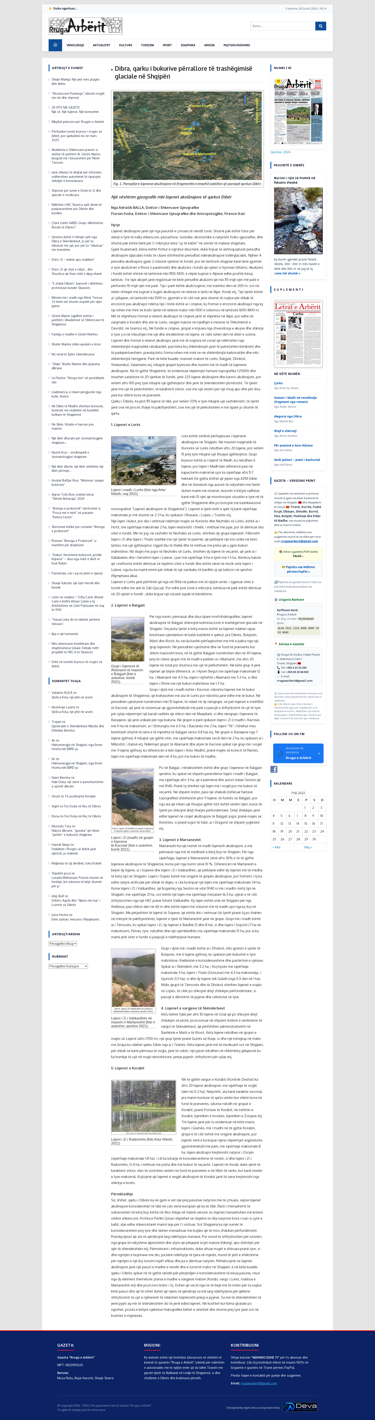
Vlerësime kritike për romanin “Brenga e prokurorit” (78, 529)
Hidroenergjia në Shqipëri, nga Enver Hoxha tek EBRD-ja (77, 747)
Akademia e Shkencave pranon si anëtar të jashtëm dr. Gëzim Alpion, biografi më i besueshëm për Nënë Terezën (76, 156)
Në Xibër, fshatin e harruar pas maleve (73, 426)
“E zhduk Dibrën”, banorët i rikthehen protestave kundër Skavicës (77, 286)
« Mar (277, 847)
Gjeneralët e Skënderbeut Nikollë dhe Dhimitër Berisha (78, 728)
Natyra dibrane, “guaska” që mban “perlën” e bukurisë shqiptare (75, 833)
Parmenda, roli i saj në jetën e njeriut (77, 573)
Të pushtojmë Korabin (80, 796)
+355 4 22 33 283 (296, 668)
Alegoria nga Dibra (288, 416)
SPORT (167, 45)
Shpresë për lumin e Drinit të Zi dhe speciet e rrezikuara (76, 193)
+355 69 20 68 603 (297, 672)
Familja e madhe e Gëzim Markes (75, 334)
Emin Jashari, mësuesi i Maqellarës (75, 919)
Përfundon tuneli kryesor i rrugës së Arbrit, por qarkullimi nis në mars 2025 (77, 136)
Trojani (56, 722)
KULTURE (125, 45)
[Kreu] (55, 45)
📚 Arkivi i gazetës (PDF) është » (298, 554)
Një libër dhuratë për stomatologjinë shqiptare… (77, 440)
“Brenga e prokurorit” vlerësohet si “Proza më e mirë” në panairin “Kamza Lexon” (76, 512)
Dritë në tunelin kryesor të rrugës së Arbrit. (77, 664)
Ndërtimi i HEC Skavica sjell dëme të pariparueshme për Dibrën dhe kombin (77, 209)
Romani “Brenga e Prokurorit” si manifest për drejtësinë (74, 543)
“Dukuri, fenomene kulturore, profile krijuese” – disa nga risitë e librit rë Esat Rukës (77, 559)
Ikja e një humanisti (65, 634)
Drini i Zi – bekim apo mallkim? (73, 259)
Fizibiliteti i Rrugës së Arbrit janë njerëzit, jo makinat (74, 851)
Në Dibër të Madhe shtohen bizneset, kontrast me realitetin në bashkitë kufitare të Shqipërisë (78, 410)
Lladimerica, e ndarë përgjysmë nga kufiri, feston (76, 394)
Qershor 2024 (280, 152)
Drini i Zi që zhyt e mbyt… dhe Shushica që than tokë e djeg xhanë (77, 271)
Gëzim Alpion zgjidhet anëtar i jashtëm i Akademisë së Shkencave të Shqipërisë (78, 320)
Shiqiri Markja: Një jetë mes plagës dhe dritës (76, 82)
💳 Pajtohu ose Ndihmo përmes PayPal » (298, 569)
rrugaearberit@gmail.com (299, 541)
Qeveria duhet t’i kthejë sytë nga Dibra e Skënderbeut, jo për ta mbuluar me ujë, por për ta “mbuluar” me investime (78, 243)
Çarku (278, 383)
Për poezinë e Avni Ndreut (293, 445)
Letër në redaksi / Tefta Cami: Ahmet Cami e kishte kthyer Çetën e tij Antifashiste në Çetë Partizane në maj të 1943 (78, 603)
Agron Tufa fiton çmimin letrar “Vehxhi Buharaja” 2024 (73, 497)
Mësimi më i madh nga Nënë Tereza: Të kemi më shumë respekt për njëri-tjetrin (77, 302)
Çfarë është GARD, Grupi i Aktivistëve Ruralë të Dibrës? (77, 225)
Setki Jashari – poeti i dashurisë (297, 460)
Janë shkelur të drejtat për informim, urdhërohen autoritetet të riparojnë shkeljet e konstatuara (77, 176)
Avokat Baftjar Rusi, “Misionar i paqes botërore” (78, 482)
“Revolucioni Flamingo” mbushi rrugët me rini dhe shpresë (78, 96)
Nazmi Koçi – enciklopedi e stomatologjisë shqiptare (70, 454)
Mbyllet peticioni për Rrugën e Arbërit (78, 122)
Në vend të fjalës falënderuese (73, 354)
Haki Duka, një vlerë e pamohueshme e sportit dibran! (78, 784)
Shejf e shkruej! (285, 431)
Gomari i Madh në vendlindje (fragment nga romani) (295, 400)
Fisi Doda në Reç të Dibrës (82, 806)
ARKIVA (209, 45)
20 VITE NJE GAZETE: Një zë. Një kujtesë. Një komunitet (75, 110)
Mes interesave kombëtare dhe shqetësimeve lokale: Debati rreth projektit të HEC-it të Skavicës (75, 648)
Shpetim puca (61, 873)
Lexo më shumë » (287, 273)
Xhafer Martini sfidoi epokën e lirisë (76, 344)
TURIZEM (147, 45)
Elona (55, 816)
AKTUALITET (101, 45)
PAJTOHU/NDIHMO (237, 45)
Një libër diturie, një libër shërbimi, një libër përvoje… (78, 469)
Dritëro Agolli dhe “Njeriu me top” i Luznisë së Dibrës (76, 903)
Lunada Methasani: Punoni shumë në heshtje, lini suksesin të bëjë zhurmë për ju (77, 882)
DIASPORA (188, 45)
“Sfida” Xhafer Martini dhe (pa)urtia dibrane (76, 366)
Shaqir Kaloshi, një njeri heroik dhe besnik (76, 585)
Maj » (308, 847)
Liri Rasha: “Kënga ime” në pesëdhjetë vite (78, 380)
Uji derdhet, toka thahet (85, 863)
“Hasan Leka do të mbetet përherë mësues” (76, 622)
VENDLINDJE (75, 45)
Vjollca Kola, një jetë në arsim (72, 697)
